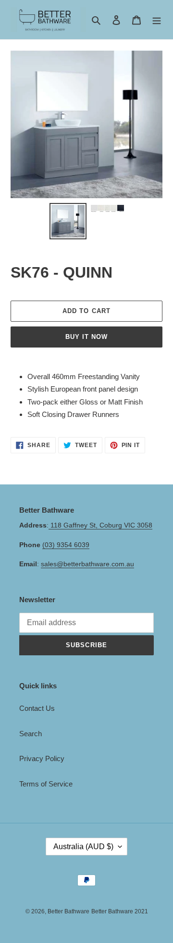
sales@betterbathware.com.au (87, 564)
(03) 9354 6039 (65, 545)
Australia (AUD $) (83, 846)
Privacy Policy (41, 758)
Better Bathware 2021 (119, 911)
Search (30, 734)
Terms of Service (46, 784)
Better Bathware (68, 911)
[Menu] (157, 20)
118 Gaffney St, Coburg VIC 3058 (100, 525)
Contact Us (37, 708)
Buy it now (86, 336)
